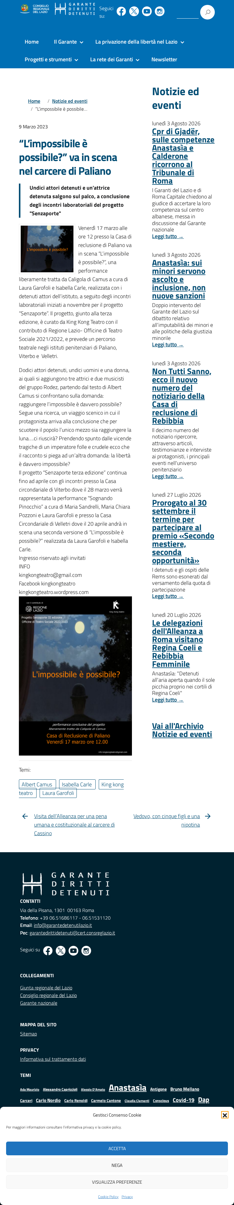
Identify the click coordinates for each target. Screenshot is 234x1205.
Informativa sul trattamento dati (53, 1059)
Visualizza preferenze (117, 1181)
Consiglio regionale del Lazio (48, 995)
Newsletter (164, 59)
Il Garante (65, 42)
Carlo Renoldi (75, 1100)
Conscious (161, 1100)
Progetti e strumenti (48, 59)
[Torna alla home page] (74, 9)
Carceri (26, 1100)
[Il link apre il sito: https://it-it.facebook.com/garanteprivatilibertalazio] (121, 11)
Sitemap (28, 1033)
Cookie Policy (108, 1197)
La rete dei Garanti (111, 59)
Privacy (127, 1197)
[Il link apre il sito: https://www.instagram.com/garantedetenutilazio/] (160, 11)
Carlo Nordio (48, 1100)
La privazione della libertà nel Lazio (136, 42)
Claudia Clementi (137, 1100)
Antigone (158, 1089)
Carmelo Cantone (106, 1100)
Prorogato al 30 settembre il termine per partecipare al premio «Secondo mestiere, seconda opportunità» (183, 531)
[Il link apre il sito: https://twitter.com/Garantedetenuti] (134, 11)
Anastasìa (128, 1087)
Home (32, 42)
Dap (203, 1099)
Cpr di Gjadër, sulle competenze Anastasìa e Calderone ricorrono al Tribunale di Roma (183, 156)
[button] (225, 1115)
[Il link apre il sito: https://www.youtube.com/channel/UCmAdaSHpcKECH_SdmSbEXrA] (147, 11)
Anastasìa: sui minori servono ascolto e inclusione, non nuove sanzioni (179, 279)
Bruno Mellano (184, 1088)
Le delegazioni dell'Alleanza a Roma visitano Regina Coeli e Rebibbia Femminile (177, 643)
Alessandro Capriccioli (60, 1089)
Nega (117, 1165)
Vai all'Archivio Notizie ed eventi (182, 729)
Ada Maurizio (29, 1089)
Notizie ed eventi (69, 101)
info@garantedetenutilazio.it (63, 925)
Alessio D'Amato (93, 1089)
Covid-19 (183, 1100)
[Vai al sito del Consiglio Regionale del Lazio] (34, 9)
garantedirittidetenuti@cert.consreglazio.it (72, 932)
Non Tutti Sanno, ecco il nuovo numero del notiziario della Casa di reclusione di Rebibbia (181, 396)
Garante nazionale (38, 1003)
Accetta (117, 1148)
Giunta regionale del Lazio (46, 987)
